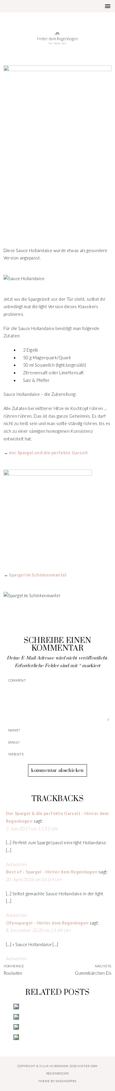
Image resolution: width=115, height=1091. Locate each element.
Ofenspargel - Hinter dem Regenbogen (47, 922)
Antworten (16, 864)
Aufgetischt (57, 211)
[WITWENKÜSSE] (57, 1037)
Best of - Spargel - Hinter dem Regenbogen (52, 871)
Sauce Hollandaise (57, 223)
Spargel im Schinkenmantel (37, 574)
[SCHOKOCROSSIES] (57, 1027)
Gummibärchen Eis (93, 973)
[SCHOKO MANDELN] (57, 1017)
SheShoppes (66, 1081)
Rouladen (13, 973)
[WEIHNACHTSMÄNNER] (57, 1007)
